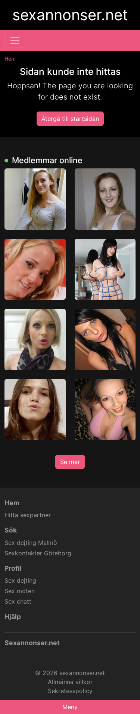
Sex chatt (17, 601)
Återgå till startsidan (70, 118)
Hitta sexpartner (27, 515)
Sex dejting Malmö (30, 542)
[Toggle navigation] (14, 40)
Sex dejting (20, 580)
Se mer (70, 462)
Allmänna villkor (70, 682)
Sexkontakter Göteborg (37, 553)
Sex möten (19, 591)
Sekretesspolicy (70, 691)
